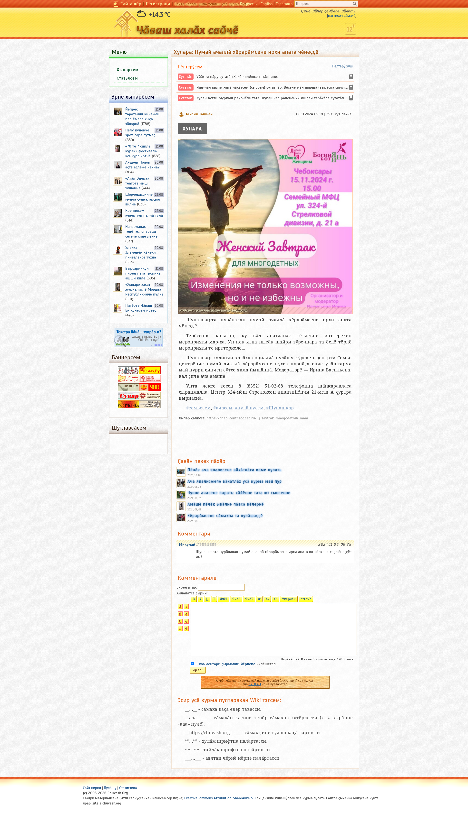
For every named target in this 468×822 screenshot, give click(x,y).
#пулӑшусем (249, 407)
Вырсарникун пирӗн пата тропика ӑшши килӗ (142, 273)
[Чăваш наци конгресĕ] (150, 390)
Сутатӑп (185, 76)
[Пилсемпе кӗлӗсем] (128, 390)
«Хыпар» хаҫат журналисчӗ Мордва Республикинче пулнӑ (144, 289)
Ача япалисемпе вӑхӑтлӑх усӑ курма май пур (234, 481)
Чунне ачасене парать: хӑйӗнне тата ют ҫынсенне (239, 492)
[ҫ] (186, 622)
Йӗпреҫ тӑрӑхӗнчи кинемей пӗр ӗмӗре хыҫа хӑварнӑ (142, 116)
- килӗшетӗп (236, 664)
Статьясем (127, 78)
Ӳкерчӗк (289, 599)
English (267, 3)
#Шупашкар (280, 407)
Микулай (187, 544)
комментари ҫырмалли (227, 664)
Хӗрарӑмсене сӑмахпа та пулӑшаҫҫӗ (225, 515)
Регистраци (158, 4)
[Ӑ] (179, 607)
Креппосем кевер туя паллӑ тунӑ (144, 213)
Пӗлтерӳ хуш (342, 66)
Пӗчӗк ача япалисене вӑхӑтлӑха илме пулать (234, 469)
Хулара (192, 129)
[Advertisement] (265, 437)
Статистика (128, 788)
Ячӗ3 (249, 599)
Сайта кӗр (130, 4)
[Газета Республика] (128, 407)
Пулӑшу (110, 788)
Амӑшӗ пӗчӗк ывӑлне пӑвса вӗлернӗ (225, 504)
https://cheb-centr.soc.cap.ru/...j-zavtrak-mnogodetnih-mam (257, 418)
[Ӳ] (179, 629)
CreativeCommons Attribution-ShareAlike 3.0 (220, 798)
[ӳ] (186, 629)
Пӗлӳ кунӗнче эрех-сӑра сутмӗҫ (140, 133)
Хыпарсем (127, 69)
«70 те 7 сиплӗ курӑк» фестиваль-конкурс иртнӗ (141, 151)
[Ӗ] (179, 615)
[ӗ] (186, 615)
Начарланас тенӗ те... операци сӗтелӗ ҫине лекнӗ (141, 231)
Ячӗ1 (223, 599)
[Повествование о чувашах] (128, 372)
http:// (306, 599)
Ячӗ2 (236, 599)
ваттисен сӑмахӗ (341, 16)
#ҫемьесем (198, 407)
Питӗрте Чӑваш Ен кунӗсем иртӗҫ (140, 308)
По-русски (249, 3)
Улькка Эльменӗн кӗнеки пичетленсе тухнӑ (140, 252)
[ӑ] (186, 607)
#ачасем (222, 407)
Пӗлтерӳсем (190, 67)
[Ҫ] (179, 622)
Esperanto (284, 3)
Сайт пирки (92, 788)
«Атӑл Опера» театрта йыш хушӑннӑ (137, 183)
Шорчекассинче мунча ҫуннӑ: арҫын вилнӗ (142, 199)
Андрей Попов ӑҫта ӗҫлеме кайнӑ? (142, 165)
